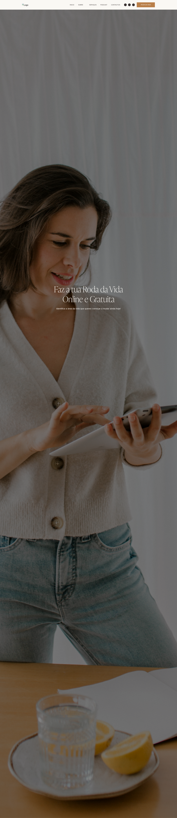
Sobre (80, 5)
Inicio (72, 5)
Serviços (92, 5)
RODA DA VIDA (146, 5)
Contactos (115, 5)
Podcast (103, 5)
